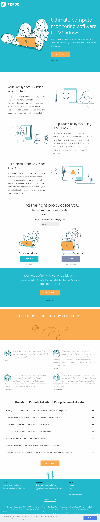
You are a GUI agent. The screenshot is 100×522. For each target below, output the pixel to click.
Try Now (61, 54)
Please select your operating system (50, 219)
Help (70, 488)
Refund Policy (79, 507)
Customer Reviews (75, 494)
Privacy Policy (46, 507)
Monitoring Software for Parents (14, 488)
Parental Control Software (12, 485)
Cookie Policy (88, 507)
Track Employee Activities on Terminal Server (49, 488)
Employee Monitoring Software (46, 485)
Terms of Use (59, 507)
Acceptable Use (69, 507)
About (71, 485)
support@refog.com (83, 509)
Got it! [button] (90, 518)
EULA (53, 507)
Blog (71, 491)
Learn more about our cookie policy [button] (15, 519)
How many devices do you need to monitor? (49, 210)
